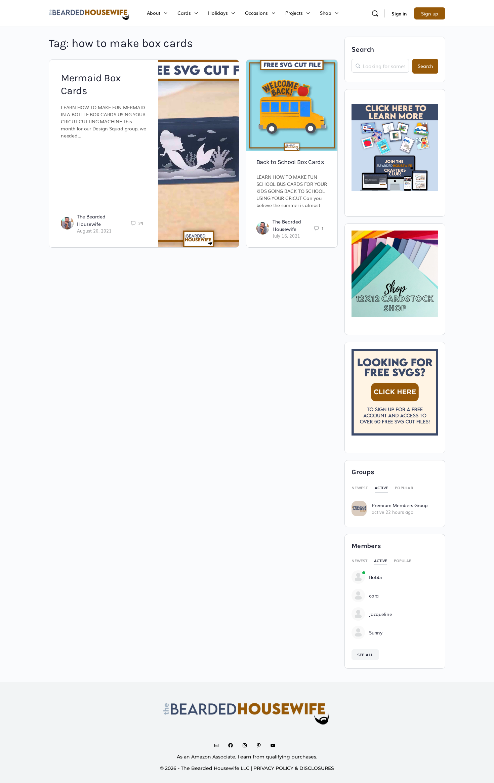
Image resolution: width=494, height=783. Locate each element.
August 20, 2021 (94, 231)
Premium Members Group (400, 505)
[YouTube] (275, 745)
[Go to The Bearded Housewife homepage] (89, 12)
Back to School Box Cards (290, 162)
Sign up (429, 13)
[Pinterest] (261, 745)
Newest (360, 487)
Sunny (375, 632)
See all (365, 655)
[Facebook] (233, 745)
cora (374, 595)
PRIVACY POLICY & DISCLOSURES (293, 768)
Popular (404, 487)
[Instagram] (247, 745)
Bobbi (375, 577)
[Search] (375, 13)
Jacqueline (380, 614)
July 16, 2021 (286, 236)
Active (381, 487)
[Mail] (219, 745)
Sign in (399, 13)
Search (363, 49)
